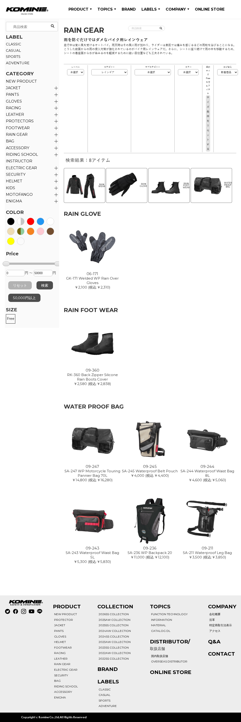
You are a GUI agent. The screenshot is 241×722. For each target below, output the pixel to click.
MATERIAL (158, 625)
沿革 (212, 620)
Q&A (214, 641)
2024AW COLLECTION (115, 631)
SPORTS (13, 56)
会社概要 (215, 614)
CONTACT (221, 654)
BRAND (129, 9)
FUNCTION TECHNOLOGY (169, 614)
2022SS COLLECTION (114, 658)
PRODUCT (78, 9)
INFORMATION (161, 620)
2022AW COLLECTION (115, 653)
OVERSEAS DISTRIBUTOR (169, 661)
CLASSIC (13, 44)
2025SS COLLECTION (114, 625)
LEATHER (15, 114)
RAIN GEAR (17, 134)
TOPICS (105, 9)
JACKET (13, 88)
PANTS (12, 94)
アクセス (215, 631)
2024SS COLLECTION (114, 636)
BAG (10, 141)
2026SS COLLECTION (114, 614)
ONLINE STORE (210, 9)
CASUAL (13, 50)
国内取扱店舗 (159, 656)
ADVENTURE (17, 63)
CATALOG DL (160, 631)
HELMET (14, 181)
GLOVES (14, 101)
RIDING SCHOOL (66, 686)
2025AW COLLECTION (114, 620)
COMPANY (176, 9)
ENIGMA (14, 201)
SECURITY (15, 174)
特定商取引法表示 (220, 625)
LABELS (149, 9)
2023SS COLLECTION (114, 647)
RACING (13, 108)
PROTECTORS (20, 121)
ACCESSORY (17, 148)
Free (10, 319)
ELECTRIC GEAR (21, 168)
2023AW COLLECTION (115, 642)
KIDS (10, 188)
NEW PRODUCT (21, 81)
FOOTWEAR (18, 128)
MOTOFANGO (19, 194)
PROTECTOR (63, 620)
